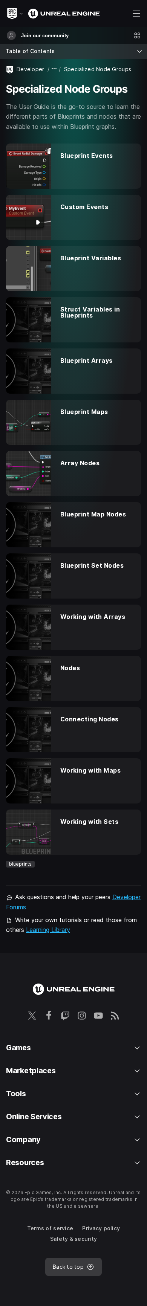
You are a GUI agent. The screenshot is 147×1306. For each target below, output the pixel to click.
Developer (30, 69)
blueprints (20, 864)
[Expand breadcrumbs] (54, 69)
